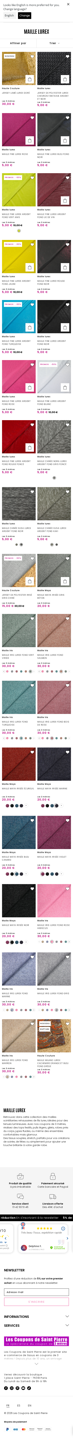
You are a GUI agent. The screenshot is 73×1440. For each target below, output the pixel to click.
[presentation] (4, 671)
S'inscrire (36, 1302)
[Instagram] (12, 1388)
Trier (53, 43)
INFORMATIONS (16, 1316)
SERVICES (12, 1325)
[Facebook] (6, 1388)
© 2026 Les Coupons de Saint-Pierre (26, 1413)
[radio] (19, 230)
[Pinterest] (17, 1388)
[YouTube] (23, 1388)
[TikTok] (29, 1388)
